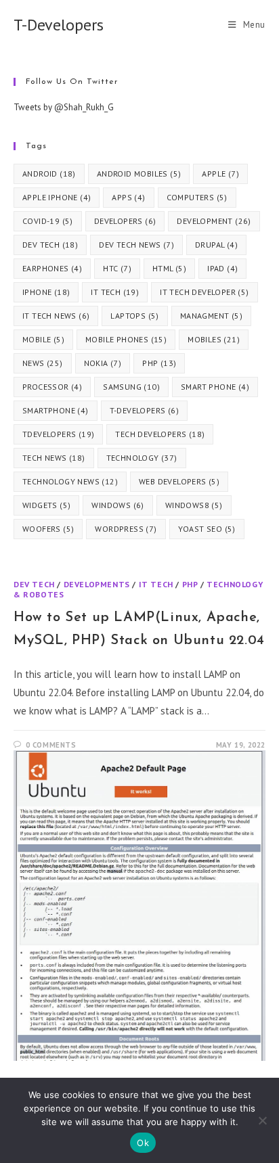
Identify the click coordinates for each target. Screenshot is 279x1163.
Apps (128, 197)
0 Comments (51, 745)
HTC (117, 268)
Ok (143, 1142)
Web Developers (179, 481)
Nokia (103, 363)
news (42, 363)
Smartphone (55, 410)
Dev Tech (34, 584)
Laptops (134, 316)
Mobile (43, 339)
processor (52, 387)
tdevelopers (58, 434)
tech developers (160, 434)
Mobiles (214, 339)
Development (214, 221)
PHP (190, 584)
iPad (222, 268)
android (49, 173)
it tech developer (204, 292)
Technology (141, 458)
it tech (115, 292)
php (159, 363)
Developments (97, 584)
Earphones (52, 268)
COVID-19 (47, 221)
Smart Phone (215, 387)
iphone (46, 292)
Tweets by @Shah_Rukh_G (64, 107)
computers (197, 197)
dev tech (50, 245)
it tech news (55, 316)
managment (211, 316)
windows (117, 505)
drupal (216, 245)
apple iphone (56, 197)
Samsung (131, 387)
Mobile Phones (126, 339)
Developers (125, 221)
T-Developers (59, 24)
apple (220, 173)
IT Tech (156, 584)
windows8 (194, 505)
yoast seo (207, 529)
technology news (70, 481)
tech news (53, 458)
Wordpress (125, 529)
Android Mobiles (139, 173)
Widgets (46, 505)
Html (169, 268)
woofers (48, 529)
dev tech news (136, 245)
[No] (262, 1120)
